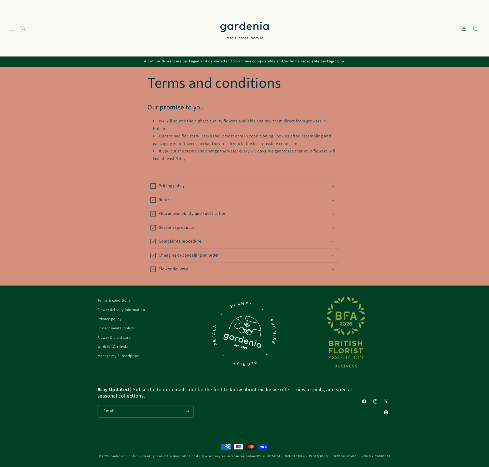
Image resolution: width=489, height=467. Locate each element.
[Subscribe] (187, 411)
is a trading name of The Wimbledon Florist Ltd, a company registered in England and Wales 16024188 (209, 456)
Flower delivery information (121, 310)
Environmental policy (116, 328)
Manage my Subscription (119, 356)
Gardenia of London (124, 456)
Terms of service (345, 456)
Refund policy (294, 456)
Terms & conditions (114, 300)
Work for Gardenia (113, 346)
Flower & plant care (114, 337)
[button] (11, 28)
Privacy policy (110, 319)
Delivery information (375, 456)
